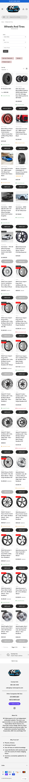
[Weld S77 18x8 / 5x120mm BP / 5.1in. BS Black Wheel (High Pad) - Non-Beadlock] (7, 422)
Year (4, 40)
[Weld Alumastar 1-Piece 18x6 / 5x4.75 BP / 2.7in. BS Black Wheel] (22, 578)
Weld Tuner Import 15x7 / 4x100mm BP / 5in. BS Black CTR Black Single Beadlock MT (22, 359)
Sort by (3, 67)
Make (4, 34)
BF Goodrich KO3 (6, 88)
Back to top (14, 661)
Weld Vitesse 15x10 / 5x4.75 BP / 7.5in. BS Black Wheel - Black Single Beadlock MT (7, 474)
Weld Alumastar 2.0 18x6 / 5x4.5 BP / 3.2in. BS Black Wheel (21, 552)
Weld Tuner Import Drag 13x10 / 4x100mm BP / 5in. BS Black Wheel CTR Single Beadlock (21, 321)
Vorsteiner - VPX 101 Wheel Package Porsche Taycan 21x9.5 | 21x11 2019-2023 (7, 250)
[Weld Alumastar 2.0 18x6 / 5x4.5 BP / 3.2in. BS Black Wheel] (22, 540)
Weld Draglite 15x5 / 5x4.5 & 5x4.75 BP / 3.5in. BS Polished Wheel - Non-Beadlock (21, 630)
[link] (5, 647)
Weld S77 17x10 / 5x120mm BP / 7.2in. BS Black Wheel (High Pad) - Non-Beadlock (7, 397)
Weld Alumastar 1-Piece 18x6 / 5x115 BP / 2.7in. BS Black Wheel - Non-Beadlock (6, 591)
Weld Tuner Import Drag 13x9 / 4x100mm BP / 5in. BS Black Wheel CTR (21, 284)
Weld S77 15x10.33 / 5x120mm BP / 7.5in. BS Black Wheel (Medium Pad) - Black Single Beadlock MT (21, 436)
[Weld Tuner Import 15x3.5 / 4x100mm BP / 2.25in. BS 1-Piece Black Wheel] (7, 272)
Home (2, 22)
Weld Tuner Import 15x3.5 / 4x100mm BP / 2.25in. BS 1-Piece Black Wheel (6, 284)
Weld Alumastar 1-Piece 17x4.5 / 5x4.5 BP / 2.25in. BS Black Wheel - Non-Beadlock (21, 515)
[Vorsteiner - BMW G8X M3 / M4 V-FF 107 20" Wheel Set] (22, 197)
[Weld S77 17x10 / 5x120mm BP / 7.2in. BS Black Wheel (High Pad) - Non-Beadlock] (7, 384)
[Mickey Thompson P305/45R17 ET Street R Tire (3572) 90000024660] (22, 159)
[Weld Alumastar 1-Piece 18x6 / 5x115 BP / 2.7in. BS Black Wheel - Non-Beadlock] (7, 578)
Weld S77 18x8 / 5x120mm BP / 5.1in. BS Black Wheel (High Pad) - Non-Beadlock (6, 435)
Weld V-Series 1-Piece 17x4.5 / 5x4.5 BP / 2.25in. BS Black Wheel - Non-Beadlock (7, 515)
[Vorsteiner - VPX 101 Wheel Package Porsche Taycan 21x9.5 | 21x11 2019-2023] (7, 237)
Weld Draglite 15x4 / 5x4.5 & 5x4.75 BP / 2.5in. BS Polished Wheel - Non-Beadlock (7, 630)
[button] (26, 9)
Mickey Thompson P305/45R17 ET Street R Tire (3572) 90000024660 (21, 171)
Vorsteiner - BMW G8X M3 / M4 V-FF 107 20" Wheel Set (21, 208)
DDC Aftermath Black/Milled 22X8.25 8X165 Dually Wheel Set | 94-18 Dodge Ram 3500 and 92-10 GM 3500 (22, 93)
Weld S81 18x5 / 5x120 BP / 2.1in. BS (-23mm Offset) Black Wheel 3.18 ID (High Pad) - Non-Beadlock (21, 476)
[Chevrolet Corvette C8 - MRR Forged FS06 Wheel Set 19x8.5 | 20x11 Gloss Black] (22, 119)
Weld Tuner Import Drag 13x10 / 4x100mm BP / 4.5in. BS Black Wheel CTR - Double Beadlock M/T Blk (7, 322)
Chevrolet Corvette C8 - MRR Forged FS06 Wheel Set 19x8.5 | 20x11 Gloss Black (21, 132)
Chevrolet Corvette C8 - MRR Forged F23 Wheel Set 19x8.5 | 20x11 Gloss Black (7, 172)
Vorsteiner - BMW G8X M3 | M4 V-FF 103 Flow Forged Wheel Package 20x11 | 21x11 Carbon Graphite (6, 211)
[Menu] (2, 9)
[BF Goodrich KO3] (7, 79)
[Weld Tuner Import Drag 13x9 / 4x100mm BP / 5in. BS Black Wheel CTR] (22, 272)
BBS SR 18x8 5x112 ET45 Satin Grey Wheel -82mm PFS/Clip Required (21, 249)
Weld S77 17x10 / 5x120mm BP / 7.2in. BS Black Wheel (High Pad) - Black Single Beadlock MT (21, 397)
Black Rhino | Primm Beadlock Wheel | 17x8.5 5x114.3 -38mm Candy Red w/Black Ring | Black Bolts (7, 133)
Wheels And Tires (9, 22)
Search (5, 51)
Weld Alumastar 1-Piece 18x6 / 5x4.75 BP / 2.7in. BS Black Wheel (21, 591)
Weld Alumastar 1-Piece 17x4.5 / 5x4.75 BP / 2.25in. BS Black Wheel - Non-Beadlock (6, 553)
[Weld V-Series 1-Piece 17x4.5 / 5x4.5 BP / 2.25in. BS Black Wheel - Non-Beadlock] (7, 502)
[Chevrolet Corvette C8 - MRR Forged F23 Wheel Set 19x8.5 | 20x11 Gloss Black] (7, 159)
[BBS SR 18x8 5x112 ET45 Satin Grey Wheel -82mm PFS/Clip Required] (22, 237)
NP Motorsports (8, 778)
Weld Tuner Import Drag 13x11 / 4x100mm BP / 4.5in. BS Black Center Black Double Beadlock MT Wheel (7, 360)
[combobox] (14, 17)
